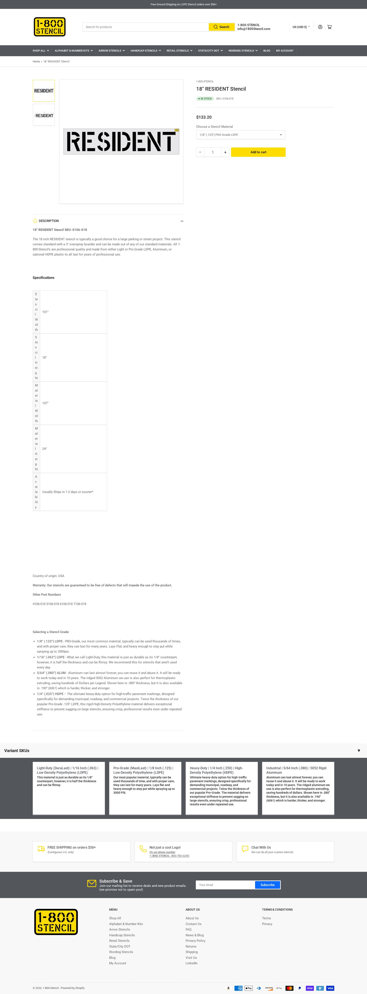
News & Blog (195, 935)
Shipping (192, 952)
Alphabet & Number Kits (72, 50)
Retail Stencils (178, 50)
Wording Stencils (241, 50)
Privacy (267, 924)
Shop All (39, 50)
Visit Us (191, 958)
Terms (266, 918)
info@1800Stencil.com (253, 29)
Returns (191, 946)
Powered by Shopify (73, 988)
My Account (285, 50)
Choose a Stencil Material (214, 127)
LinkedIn (192, 963)
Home (36, 61)
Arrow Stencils (110, 50)
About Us (192, 918)
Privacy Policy (195, 941)
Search (224, 27)
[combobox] (159, 26)
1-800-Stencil (204, 81)
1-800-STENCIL (248, 25)
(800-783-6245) (169, 855)
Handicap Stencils (144, 50)
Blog (266, 50)
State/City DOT (208, 50)
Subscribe (268, 885)
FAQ (188, 929)
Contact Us (194, 924)
